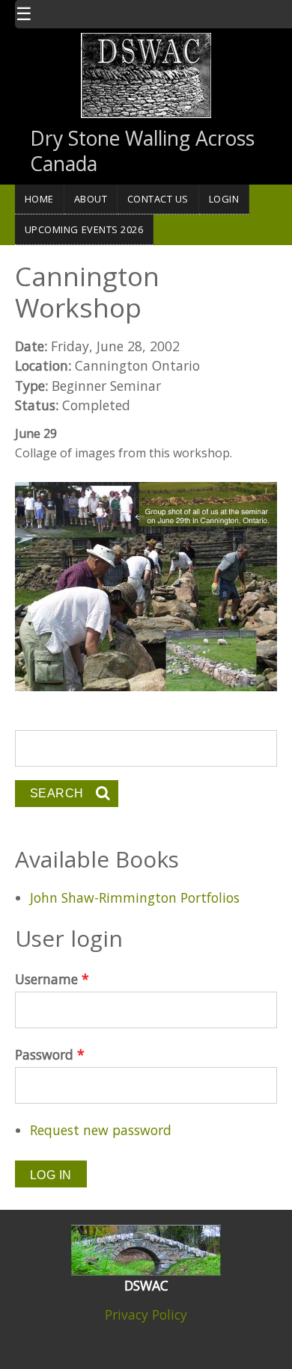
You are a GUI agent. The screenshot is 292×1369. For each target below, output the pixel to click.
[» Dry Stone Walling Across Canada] (146, 74)
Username (52, 979)
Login (224, 198)
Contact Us (158, 198)
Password (50, 1054)
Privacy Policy (146, 1314)
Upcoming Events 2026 (84, 229)
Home (39, 198)
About (91, 198)
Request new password (100, 1130)
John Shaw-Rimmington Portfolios (135, 897)
